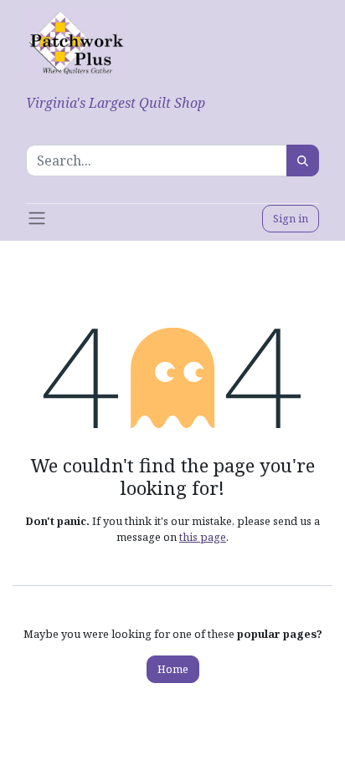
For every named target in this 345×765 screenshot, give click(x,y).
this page (202, 536)
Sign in (290, 218)
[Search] (302, 160)
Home (172, 668)
